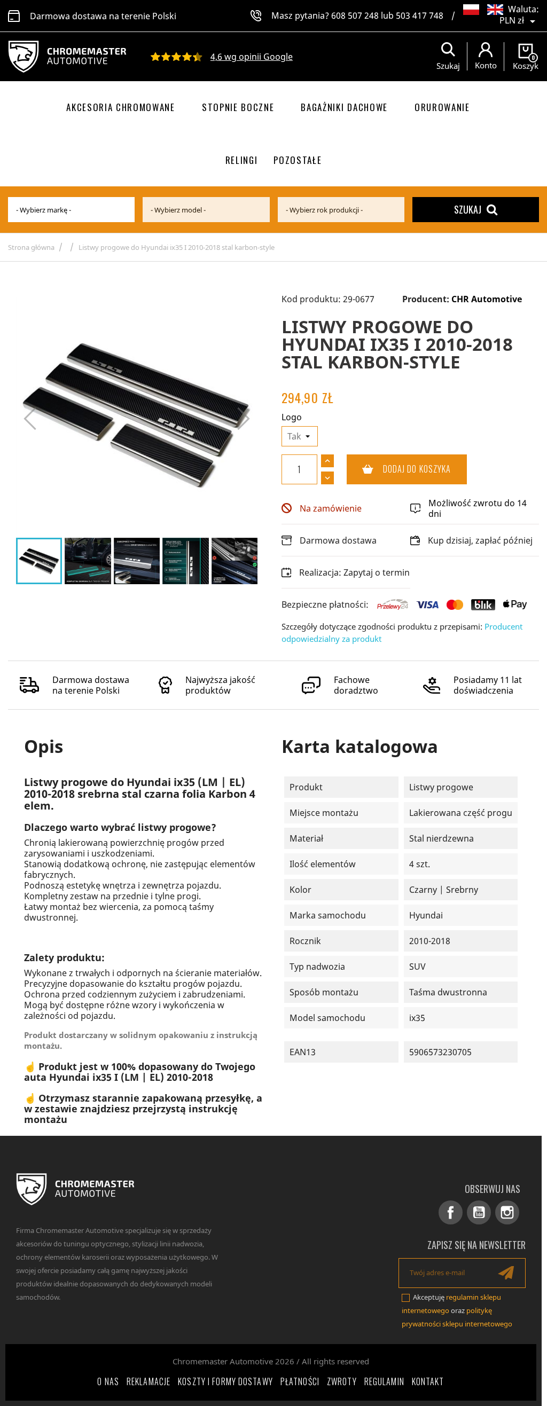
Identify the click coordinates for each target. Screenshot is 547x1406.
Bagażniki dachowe (344, 107)
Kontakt (428, 1381)
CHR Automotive (486, 299)
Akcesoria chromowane (120, 107)
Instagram (507, 1212)
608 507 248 (355, 15)
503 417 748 (419, 15)
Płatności (299, 1381)
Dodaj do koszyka (399, 468)
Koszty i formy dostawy (225, 1381)
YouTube (479, 1212)
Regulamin (384, 1381)
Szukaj (467, 209)
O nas (108, 1381)
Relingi (241, 160)
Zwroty (342, 1381)
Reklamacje (148, 1381)
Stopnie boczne (238, 107)
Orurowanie (442, 107)
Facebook (450, 1212)
